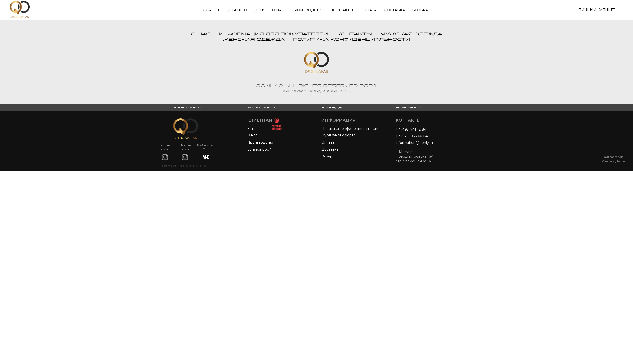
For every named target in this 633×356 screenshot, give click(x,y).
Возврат (421, 10)
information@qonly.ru (414, 142)
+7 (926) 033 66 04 (412, 136)
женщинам (188, 107)
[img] (165, 157)
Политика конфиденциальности (351, 39)
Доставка (394, 10)
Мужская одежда (411, 34)
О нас (278, 10)
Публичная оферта (338, 135)
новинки (408, 107)
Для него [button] (237, 10)
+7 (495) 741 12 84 (411, 129)
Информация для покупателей (273, 34)
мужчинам (262, 107)
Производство (308, 10)
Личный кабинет (596, 10)
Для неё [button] (211, 10)
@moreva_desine (613, 161)
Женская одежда (254, 39)
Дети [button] (259, 10)
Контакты (342, 10)
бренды (332, 107)
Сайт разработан (613, 157)
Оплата (369, 10)
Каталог (254, 128)
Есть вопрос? (259, 149)
